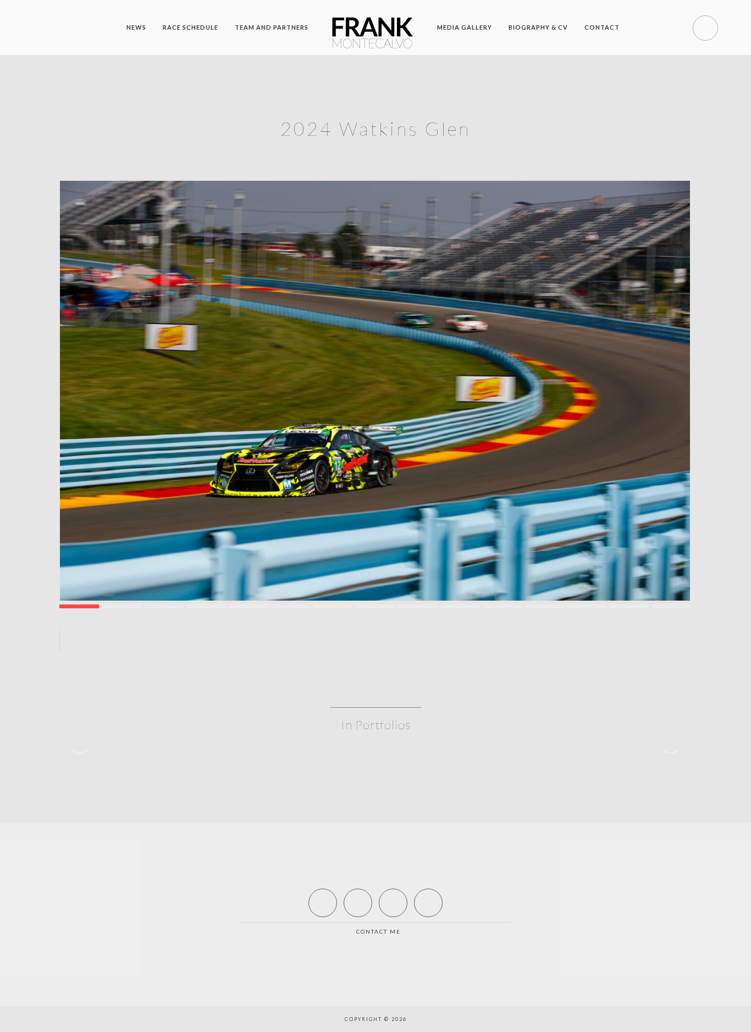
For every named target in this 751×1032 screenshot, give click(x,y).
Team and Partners (271, 27)
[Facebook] (322, 903)
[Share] (291, 641)
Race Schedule (190, 27)
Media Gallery (464, 27)
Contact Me (378, 931)
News (136, 27)
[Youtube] (393, 903)
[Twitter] (358, 903)
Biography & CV (538, 27)
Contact (602, 27)
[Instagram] (428, 903)
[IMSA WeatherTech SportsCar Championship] (375, 390)
